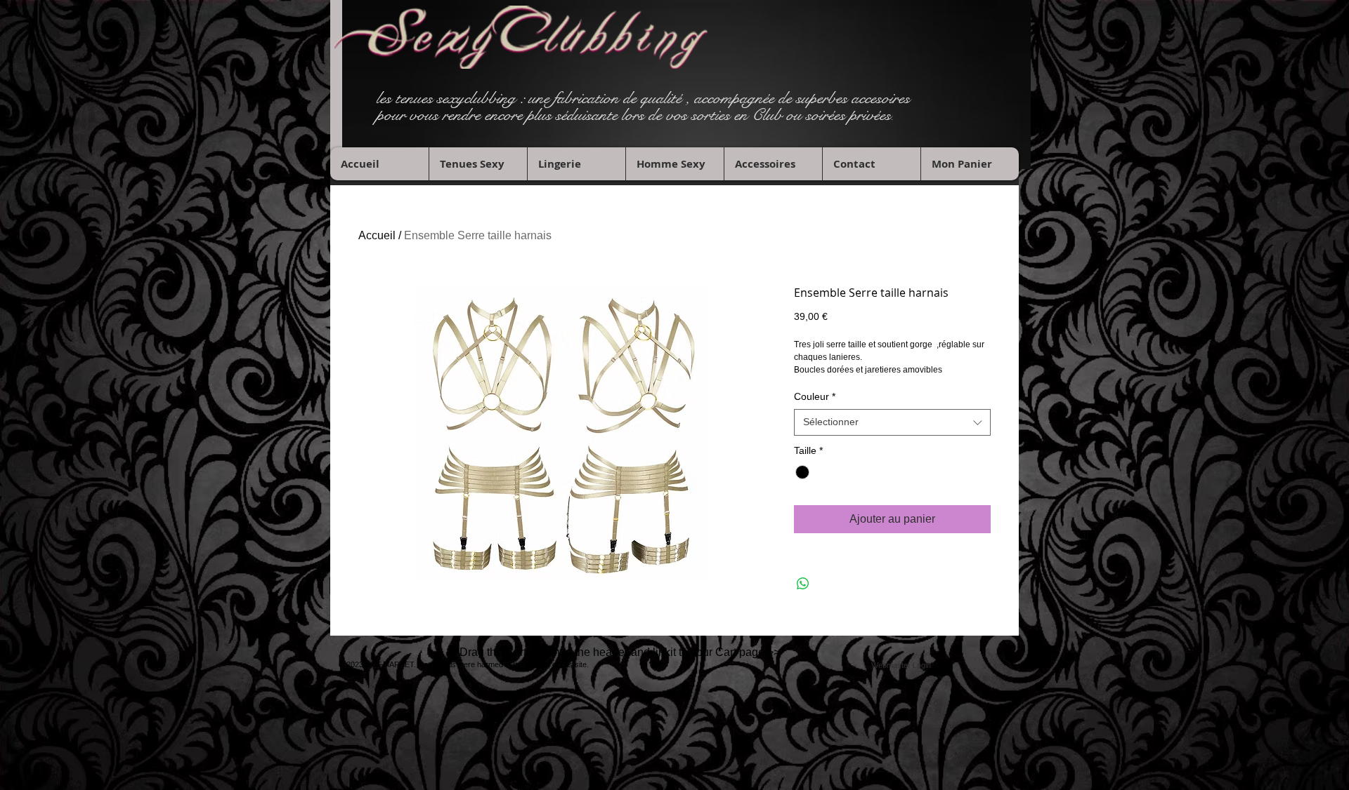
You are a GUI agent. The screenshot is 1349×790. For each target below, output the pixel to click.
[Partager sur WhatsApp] (803, 583)
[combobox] (892, 422)
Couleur (814, 396)
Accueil (377, 235)
